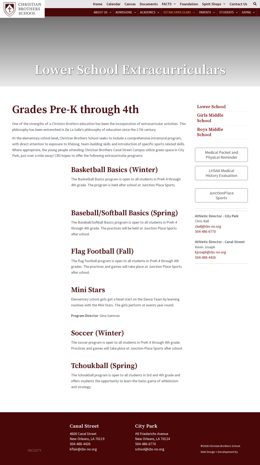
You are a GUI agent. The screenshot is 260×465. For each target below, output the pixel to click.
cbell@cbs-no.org (208, 226)
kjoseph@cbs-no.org (210, 252)
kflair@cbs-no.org (83, 449)
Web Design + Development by (219, 452)
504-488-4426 (205, 257)
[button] (174, 4)
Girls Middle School (210, 118)
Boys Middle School (210, 132)
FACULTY (34, 450)
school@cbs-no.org (149, 449)
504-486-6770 (205, 231)
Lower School (211, 107)
